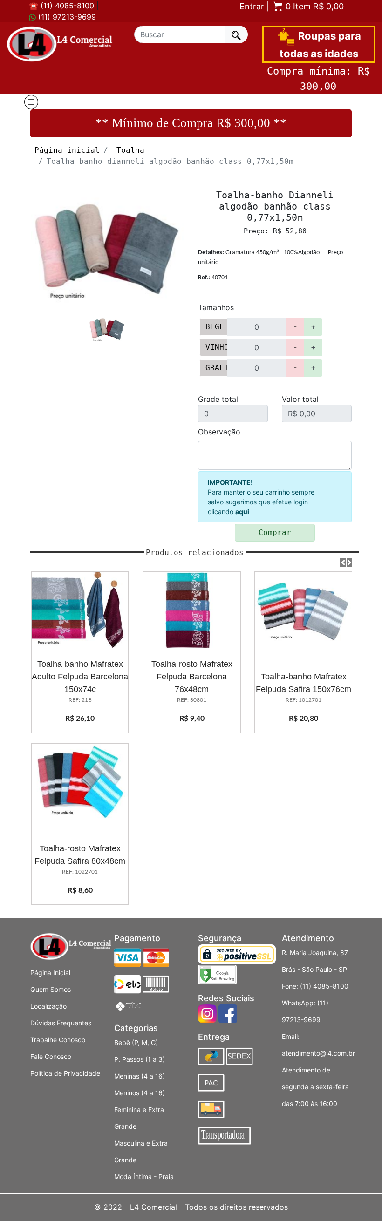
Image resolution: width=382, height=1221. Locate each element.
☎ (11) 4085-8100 (61, 5)
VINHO (216, 347)
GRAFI (216, 367)
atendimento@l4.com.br (318, 1053)
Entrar (251, 6)
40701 (213, 277)
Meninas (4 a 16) (139, 1076)
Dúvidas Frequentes (60, 1023)
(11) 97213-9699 (66, 16)
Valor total (300, 399)
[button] (343, 562)
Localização (48, 1006)
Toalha (130, 150)
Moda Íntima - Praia (144, 1176)
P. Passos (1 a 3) (139, 1059)
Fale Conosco (50, 1056)
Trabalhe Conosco (57, 1040)
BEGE (214, 326)
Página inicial (67, 150)
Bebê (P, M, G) (136, 1042)
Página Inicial (50, 973)
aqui (242, 512)
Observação (219, 431)
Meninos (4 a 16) (139, 1093)
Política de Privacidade (65, 1073)
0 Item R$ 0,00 (313, 6)
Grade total (218, 399)
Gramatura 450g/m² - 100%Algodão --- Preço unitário (270, 257)
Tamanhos (216, 307)
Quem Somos (50, 989)
